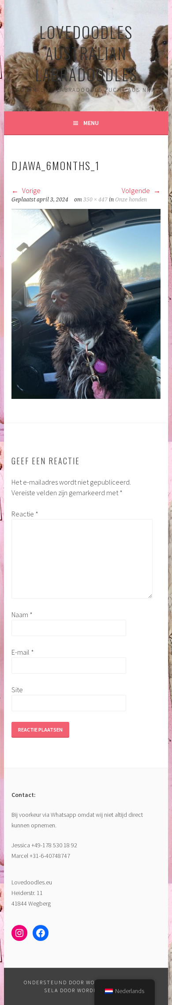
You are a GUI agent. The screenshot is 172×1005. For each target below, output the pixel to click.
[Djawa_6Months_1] (85, 396)
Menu (91, 123)
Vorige (31, 190)
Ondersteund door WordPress (72, 982)
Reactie (24, 513)
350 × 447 (95, 200)
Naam (22, 614)
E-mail (22, 652)
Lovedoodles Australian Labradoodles (86, 53)
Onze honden (131, 200)
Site (17, 689)
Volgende (136, 190)
